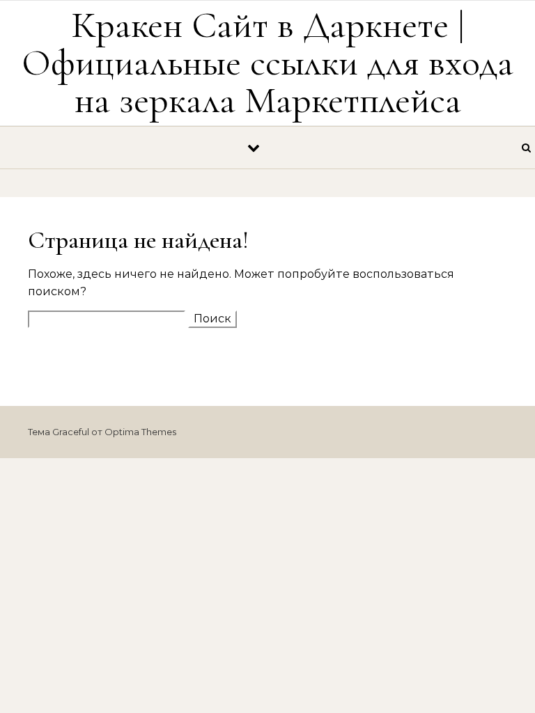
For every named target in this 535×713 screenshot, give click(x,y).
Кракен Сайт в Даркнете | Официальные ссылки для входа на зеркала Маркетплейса (267, 62)
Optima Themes (140, 431)
